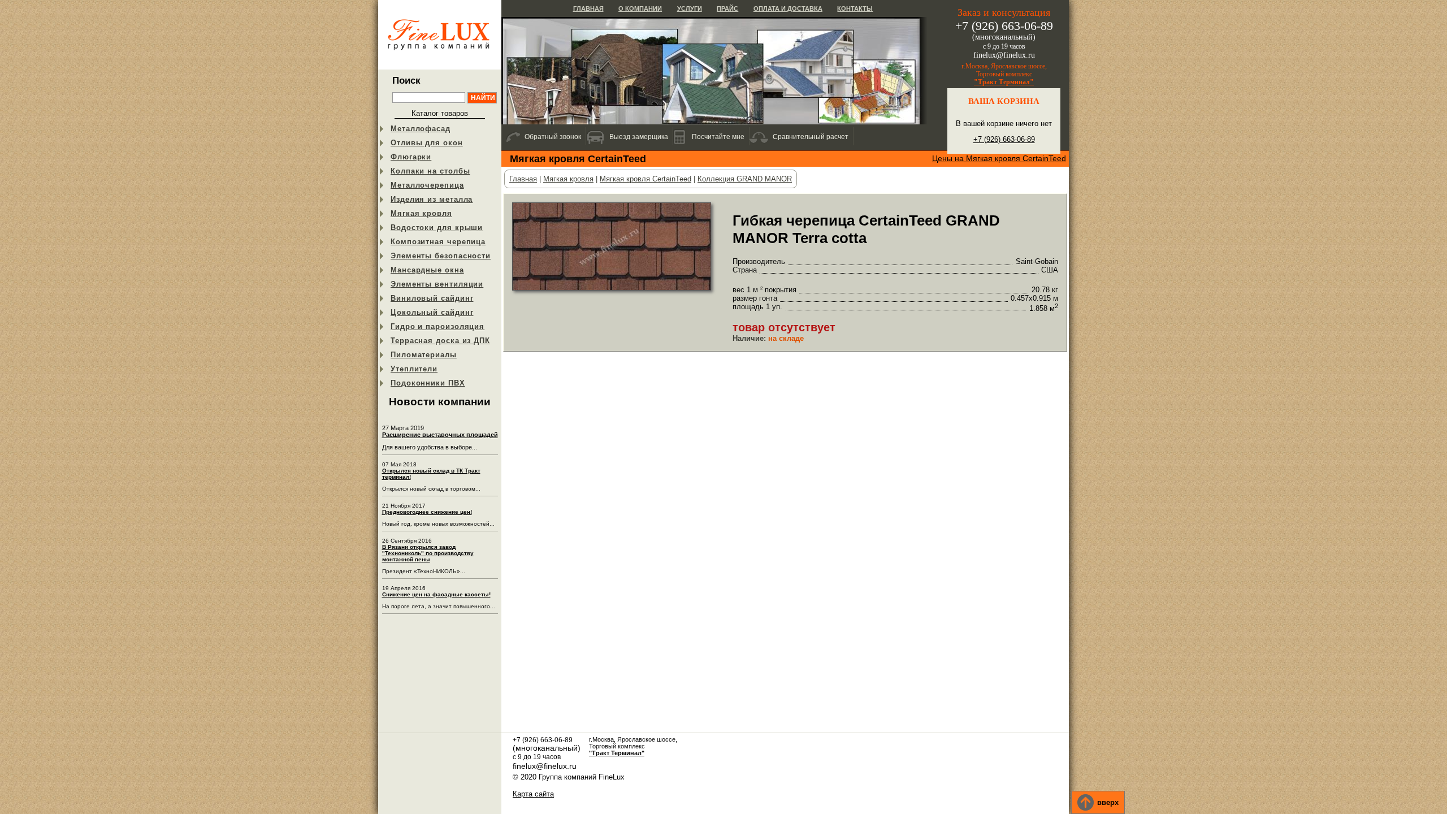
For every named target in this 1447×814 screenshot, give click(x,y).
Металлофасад (420, 128)
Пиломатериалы (424, 354)
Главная (588, 8)
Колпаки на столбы (430, 171)
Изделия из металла (432, 199)
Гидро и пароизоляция (437, 326)
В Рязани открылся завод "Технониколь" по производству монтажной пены (428, 553)
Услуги (689, 8)
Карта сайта (533, 794)
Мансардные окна (427, 270)
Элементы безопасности (441, 256)
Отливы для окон (427, 142)
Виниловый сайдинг (432, 298)
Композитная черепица (438, 241)
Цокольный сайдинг (432, 312)
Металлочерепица (427, 185)
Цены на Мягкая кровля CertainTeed (999, 158)
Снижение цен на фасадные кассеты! (436, 594)
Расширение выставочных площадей (440, 434)
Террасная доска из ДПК (440, 340)
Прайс (727, 8)
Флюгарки (411, 157)
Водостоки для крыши (437, 227)
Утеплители (414, 369)
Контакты (855, 8)
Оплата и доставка (787, 8)
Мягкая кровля (421, 213)
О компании (640, 8)
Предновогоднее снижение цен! (427, 512)
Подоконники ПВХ (428, 383)
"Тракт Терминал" (1004, 82)
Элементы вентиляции (437, 284)
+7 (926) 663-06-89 (1004, 139)
